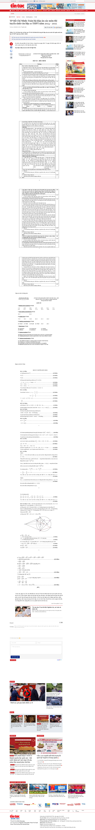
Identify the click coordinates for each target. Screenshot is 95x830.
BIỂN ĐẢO (68, 10)
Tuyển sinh (18, 16)
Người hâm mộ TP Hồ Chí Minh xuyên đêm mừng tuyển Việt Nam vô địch (55, 725)
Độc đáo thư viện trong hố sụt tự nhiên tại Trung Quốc (29, 725)
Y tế (72, 10)
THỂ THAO (45, 10)
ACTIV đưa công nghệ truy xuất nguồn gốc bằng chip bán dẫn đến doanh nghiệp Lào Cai (76, 796)
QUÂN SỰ (53, 10)
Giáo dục (13, 16)
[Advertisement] (36, 633)
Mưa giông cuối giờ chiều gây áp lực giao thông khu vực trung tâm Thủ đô (17, 725)
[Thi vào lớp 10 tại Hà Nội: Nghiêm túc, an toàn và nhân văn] (23, 611)
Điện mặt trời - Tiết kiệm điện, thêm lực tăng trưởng (54, 707)
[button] (60, 720)
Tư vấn (35, 16)
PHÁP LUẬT (30, 10)
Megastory (39, 723)
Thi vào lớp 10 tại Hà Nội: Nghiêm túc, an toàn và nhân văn (46, 608)
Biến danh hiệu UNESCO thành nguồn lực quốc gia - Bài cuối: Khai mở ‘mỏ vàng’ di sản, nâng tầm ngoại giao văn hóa (43, 727)
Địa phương (77, 811)
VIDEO (87, 10)
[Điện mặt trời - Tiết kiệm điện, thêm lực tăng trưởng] (54, 701)
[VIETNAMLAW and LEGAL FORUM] (18, 804)
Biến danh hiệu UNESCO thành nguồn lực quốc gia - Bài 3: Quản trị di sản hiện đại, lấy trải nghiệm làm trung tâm (22, 766)
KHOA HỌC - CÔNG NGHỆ (60, 10)
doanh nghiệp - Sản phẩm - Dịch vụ (17, 782)
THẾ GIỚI (17, 10)
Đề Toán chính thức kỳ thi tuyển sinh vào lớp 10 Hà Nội (24, 39)
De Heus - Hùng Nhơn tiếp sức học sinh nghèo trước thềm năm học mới (57, 796)
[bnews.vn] (39, 805)
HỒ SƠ (49, 10)
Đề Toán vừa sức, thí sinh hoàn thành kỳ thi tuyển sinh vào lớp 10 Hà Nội (27, 37)
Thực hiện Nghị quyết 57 (79, 10)
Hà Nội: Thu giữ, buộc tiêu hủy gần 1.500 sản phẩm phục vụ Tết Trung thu (18, 796)
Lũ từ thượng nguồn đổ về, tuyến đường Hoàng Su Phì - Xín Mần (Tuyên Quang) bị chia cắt (53, 695)
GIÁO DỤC (40, 10)
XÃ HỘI (25, 10)
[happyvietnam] (24, 804)
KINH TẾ (21, 10)
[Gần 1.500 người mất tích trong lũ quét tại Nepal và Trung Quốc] (50, 745)
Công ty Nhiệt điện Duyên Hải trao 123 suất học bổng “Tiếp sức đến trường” (37, 796)
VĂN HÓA (35, 10)
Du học (23, 16)
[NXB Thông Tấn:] (31, 805)
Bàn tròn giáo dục (29, 16)
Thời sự (13, 10)
